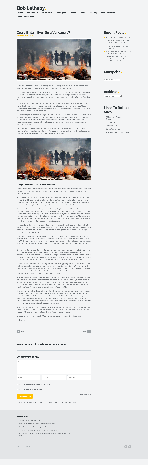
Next (86, 331)
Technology (92, 12)
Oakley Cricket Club (113, 129)
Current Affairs (47, 12)
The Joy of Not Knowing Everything (118, 37)
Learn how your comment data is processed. (61, 402)
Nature (73, 12)
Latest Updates (61, 12)
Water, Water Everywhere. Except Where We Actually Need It (117, 42)
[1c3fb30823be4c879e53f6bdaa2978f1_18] (54, 59)
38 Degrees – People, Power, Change (116, 118)
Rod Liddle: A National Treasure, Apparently (117, 47)
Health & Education (107, 12)
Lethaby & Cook (111, 126)
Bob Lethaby (31, 7)
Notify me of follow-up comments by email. (34, 384)
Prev (21, 331)
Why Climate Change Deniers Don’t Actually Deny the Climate (118, 52)
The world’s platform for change (117, 132)
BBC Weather (110, 122)
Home (20, 12)
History (82, 12)
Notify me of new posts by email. (31, 389)
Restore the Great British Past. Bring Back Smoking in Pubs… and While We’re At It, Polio (118, 59)
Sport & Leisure (32, 12)
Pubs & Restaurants (26, 16)
